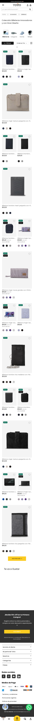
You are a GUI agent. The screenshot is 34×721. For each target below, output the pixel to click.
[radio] (31, 43)
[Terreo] (7, 382)
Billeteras (23, 14)
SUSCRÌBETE (17, 632)
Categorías (9, 719)
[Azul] (3, 76)
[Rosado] (18, 245)
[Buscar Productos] (30, 9)
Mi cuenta (31, 719)
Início (3, 719)
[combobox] (17, 9)
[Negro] (7, 76)
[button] (9, 64)
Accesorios (13, 14)
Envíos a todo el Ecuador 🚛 (17, 1)
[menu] (3, 5)
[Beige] (7, 128)
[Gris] (7, 213)
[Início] (3, 719)
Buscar (25, 719)
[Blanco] (25, 245)
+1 (13, 297)
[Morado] (18, 76)
